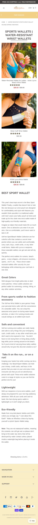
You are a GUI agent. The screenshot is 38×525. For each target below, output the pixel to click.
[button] (15, 85)
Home (3, 22)
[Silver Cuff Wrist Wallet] (19, 111)
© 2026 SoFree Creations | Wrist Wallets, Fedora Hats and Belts (18, 514)
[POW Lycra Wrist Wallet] (19, 159)
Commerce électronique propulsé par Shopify (19, 517)
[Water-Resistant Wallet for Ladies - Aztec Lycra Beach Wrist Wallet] (19, 60)
